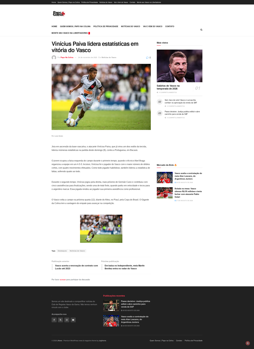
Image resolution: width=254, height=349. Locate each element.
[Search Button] (201, 29)
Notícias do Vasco (105, 2)
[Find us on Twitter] (60, 320)
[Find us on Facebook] (54, 320)
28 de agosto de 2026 (184, 182)
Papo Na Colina (67, 57)
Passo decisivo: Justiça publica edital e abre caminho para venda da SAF (182, 112)
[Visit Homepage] (59, 13)
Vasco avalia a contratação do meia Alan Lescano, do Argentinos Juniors (188, 176)
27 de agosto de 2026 (184, 200)
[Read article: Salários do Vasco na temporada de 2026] (179, 66)
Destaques (62, 251)
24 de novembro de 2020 (87, 57)
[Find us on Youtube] (73, 320)
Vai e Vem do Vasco (121, 2)
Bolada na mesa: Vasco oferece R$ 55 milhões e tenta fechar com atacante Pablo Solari (188, 192)
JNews (59, 340)
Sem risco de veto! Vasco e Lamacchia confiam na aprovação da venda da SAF (181, 101)
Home (54, 2)
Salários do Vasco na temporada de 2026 (168, 87)
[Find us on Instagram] (66, 320)
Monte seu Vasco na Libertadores (149, 2)
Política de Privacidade (89, 2)
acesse (63, 279)
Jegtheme (102, 340)
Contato (132, 2)
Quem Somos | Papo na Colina (69, 2)
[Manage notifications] (248, 343)
